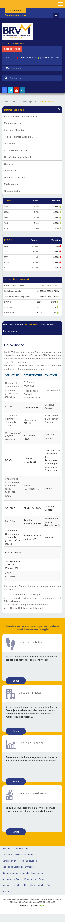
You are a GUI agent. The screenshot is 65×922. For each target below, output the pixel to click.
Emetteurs (7, 848)
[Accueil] (17, 31)
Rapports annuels (11, 331)
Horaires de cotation (15, 177)
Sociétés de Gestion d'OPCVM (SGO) (19, 855)
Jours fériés (10, 170)
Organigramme (47, 324)
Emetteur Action (12, 123)
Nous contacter (12, 191)
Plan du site (7, 891)
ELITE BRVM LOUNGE (16, 150)
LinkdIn (22, 92)
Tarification (10, 143)
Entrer (15, 680)
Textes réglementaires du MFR (20, 136)
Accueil (5, 102)
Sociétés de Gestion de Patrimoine (18, 867)
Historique (8, 324)
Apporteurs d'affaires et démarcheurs (19, 879)
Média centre (11, 184)
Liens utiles (29, 885)
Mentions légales (45, 885)
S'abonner (7, 68)
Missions (19, 324)
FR (56, 15)
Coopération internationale (18, 157)
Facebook (5, 92)
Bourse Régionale (29, 102)
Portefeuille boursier (15, 15)
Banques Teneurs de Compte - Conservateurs (23, 873)
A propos (15, 102)
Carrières (9, 164)
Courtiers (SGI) (21, 848)
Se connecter (15, 10)
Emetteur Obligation (14, 130)
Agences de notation (11, 885)
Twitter (10, 92)
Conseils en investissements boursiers (19, 861)
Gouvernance (31, 324)
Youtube (16, 92)
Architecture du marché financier (21, 116)
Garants (42, 879)
